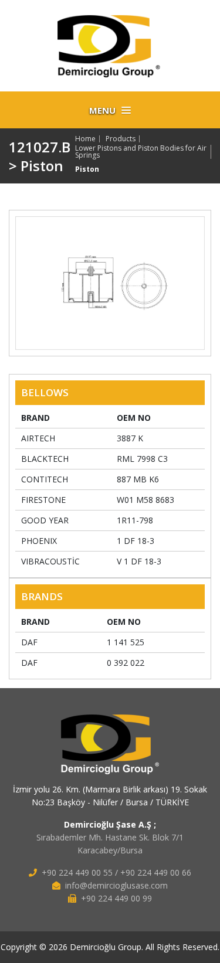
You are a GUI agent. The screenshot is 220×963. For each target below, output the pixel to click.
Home (85, 138)
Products (121, 138)
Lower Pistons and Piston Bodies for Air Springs (141, 152)
